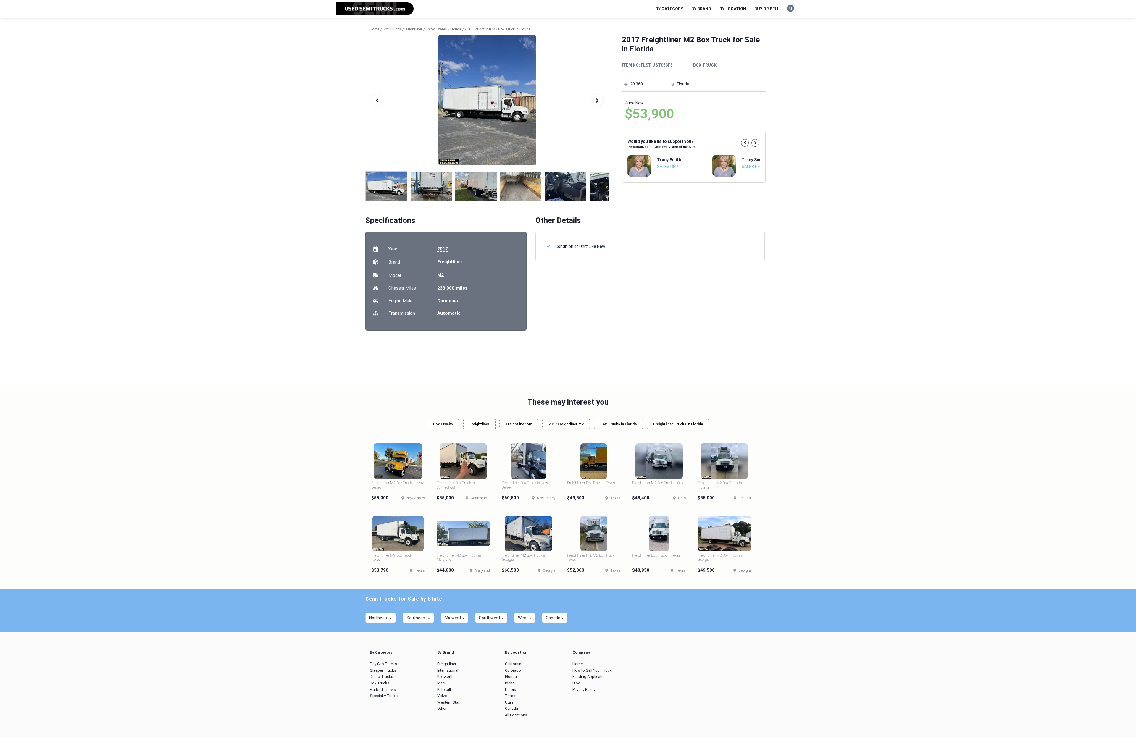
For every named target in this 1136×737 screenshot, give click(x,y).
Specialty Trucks (384, 696)
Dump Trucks (381, 676)
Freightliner (449, 261)
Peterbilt (444, 689)
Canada (511, 708)
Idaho (510, 683)
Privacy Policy (583, 689)
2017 (442, 248)
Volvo (442, 696)
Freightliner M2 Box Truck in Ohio (658, 483)
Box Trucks (443, 424)
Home (577, 664)
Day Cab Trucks (383, 664)
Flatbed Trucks (383, 689)
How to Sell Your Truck (592, 670)
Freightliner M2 (519, 424)
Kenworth (445, 676)
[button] (745, 143)
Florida (511, 676)
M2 (440, 275)
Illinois (510, 689)
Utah (509, 702)
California (513, 664)
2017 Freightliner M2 (566, 424)
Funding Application (589, 676)
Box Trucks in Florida (618, 424)
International (447, 670)
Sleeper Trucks (383, 670)
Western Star (448, 702)
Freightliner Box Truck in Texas (591, 483)
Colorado (513, 670)
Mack (442, 683)
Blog (576, 683)
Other (441, 708)
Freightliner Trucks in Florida (678, 424)
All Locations (516, 715)
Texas (510, 696)
